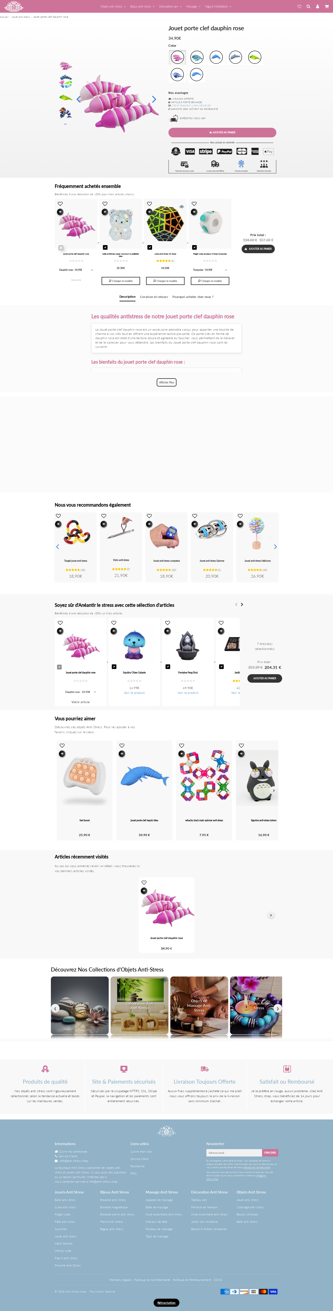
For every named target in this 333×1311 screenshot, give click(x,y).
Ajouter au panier (260, 248)
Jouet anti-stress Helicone (258, 560)
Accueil (4, 16)
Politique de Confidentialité (152, 1280)
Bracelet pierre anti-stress (117, 1214)
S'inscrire (270, 1152)
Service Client (68, 1156)
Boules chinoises (247, 1214)
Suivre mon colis (141, 1151)
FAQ (133, 1173)
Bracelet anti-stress (113, 1200)
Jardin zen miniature (204, 1221)
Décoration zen (168, 6)
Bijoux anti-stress (140, 6)
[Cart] (326, 6)
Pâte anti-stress (65, 1221)
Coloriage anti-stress (250, 1207)
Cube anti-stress (66, 1207)
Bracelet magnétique (114, 1207)
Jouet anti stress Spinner (212, 560)
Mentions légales (120, 1280)
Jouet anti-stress (21, 16)
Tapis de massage (157, 1236)
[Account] (317, 6)
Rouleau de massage (159, 1229)
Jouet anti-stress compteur (166, 560)
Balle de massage (157, 1207)
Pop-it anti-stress (66, 1258)
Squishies (61, 1229)
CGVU (218, 1280)
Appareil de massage (159, 1200)
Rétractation (166, 1302)
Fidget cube (63, 1214)
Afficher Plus (166, 382)
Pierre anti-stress (111, 1221)
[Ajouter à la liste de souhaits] (58, 516)
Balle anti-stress (65, 1200)
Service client (139, 1159)
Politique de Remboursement (192, 1280)
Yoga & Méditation (216, 6)
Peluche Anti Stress (68, 1265)
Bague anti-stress (111, 1229)
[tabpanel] (66, 65)
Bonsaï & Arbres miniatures (209, 1229)
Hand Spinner (64, 1243)
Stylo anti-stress (121, 560)
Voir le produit (134, 692)
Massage (191, 6)
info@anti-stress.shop (74, 1160)
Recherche (137, 1166)
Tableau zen (199, 1200)
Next (154, 98)
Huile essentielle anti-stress (164, 1214)
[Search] (308, 6)
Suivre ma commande (73, 1151)
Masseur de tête (156, 1221)
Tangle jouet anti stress (75, 560)
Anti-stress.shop (76, 1291)
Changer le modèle (122, 280)
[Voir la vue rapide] (58, 524)
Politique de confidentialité (256, 1167)
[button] (62, 915)
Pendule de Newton (204, 1207)
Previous (78, 98)
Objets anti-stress (111, 6)
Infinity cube (63, 1250)
